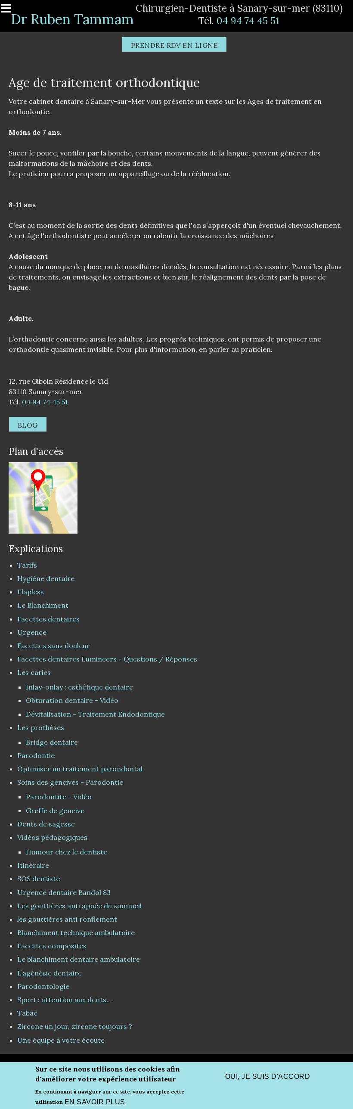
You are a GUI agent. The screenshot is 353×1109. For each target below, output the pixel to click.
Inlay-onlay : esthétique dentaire (79, 687)
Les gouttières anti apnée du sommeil (79, 905)
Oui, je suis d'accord (267, 1076)
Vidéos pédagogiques (52, 837)
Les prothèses (40, 727)
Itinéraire (33, 865)
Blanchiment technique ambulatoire (76, 932)
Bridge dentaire (52, 742)
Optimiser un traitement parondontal (79, 768)
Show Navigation (10, 11)
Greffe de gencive (55, 810)
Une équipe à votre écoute (61, 1040)
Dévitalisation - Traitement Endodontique (95, 714)
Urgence (31, 632)
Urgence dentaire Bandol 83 (64, 892)
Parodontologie (43, 986)
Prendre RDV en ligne (174, 45)
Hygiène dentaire (45, 578)
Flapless (30, 591)
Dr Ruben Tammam (72, 19)
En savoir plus (95, 1102)
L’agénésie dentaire (49, 973)
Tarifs (27, 565)
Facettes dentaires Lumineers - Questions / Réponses (107, 659)
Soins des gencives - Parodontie (70, 782)
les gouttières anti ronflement (67, 919)
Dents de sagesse (46, 824)
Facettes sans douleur (53, 645)
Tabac (27, 1013)
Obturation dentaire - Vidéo (72, 700)
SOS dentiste (38, 878)
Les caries (34, 672)
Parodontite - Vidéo (59, 796)
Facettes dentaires (48, 619)
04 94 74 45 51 (248, 20)
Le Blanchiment (42, 605)
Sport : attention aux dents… (64, 999)
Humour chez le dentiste (66, 852)
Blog (28, 425)
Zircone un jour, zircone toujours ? (74, 1026)
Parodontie (36, 755)
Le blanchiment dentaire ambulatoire (78, 959)
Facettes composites (52, 945)
